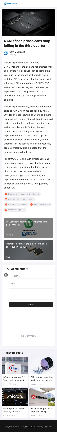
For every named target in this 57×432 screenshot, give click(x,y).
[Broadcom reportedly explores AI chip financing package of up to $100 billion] (42, 397)
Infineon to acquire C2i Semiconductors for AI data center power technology (14, 379)
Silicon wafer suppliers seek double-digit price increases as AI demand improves (42, 379)
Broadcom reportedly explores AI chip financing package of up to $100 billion (42, 410)
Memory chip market (17, 204)
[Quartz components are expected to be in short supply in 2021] (28, 250)
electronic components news (20, 199)
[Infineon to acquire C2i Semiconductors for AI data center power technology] (15, 365)
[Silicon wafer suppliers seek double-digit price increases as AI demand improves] (42, 365)
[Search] (47, 3)
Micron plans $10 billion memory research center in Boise (14, 410)
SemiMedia (28, 427)
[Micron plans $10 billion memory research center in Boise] (15, 397)
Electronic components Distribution (23, 194)
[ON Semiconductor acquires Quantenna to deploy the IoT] (28, 228)
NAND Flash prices (16, 210)
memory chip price (42, 204)
